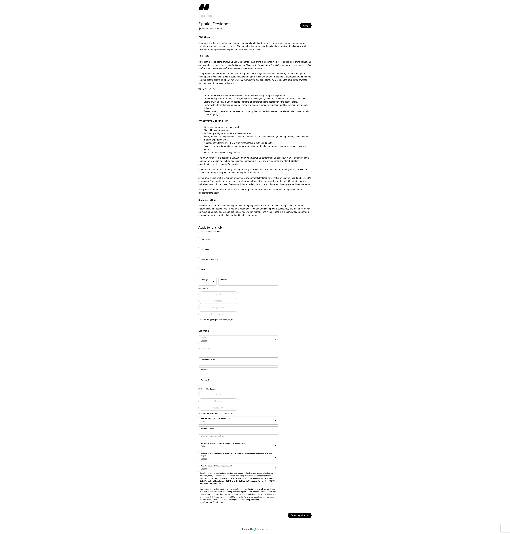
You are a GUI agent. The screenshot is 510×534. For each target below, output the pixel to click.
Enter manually (218, 314)
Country (204, 280)
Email (203, 270)
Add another (204, 348)
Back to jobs (206, 16)
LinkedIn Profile (208, 360)
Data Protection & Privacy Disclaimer (216, 466)
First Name (206, 239)
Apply (305, 25)
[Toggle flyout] (213, 281)
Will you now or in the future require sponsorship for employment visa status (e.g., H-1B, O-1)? (237, 454)
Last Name (205, 249)
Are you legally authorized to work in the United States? (224, 443)
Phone (224, 280)
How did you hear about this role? (215, 419)
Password (205, 380)
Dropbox (218, 301)
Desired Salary (207, 429)
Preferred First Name (209, 259)
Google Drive (218, 307)
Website (204, 370)
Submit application (299, 515)
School (203, 338)
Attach (218, 294)
